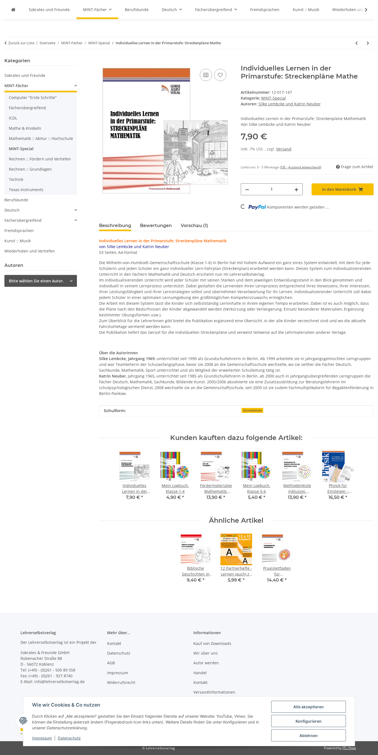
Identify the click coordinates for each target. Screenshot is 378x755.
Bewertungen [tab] (156, 225)
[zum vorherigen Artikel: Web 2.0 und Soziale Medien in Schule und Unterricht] (356, 43)
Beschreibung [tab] (115, 225)
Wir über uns (205, 653)
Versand (283, 149)
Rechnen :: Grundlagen (30, 169)
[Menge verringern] (247, 189)
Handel (200, 672)
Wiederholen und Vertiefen (29, 251)
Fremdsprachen (19, 230)
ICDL (13, 118)
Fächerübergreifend (27, 107)
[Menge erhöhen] (296, 189)
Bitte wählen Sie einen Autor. (36, 280)
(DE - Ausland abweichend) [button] (300, 167)
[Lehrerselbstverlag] (13, 9)
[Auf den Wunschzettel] (220, 75)
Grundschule (252, 410)
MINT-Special (273, 98)
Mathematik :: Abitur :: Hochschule (41, 138)
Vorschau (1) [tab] (194, 225)
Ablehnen (308, 735)
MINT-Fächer (16, 85)
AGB (111, 662)
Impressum (42, 738)
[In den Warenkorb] (103, 61)
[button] (362, 9)
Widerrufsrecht (121, 682)
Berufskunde (16, 199)
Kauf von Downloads (212, 643)
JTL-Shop (349, 748)
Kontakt (114, 643)
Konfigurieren (309, 721)
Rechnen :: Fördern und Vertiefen (40, 159)
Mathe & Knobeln (25, 128)
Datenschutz (69, 738)
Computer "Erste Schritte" (33, 97)
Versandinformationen (214, 692)
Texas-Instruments (26, 189)
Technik (16, 179)
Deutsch (12, 210)
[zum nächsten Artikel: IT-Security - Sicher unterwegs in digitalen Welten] (368, 43)
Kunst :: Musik (17, 240)
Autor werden (206, 662)
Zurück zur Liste (21, 42)
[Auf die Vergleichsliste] (206, 75)
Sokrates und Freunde (24, 75)
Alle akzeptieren (308, 706)
